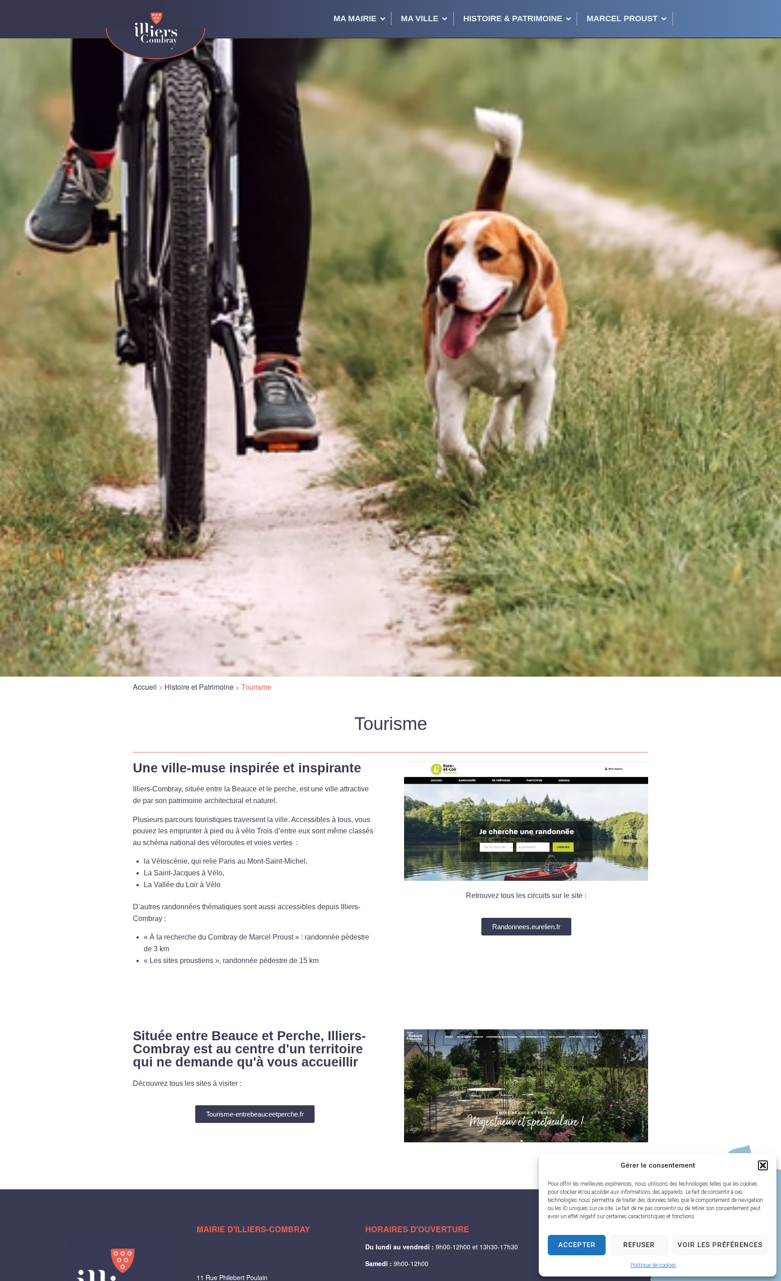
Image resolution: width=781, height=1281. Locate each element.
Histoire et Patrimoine (199, 687)
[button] (762, 1165)
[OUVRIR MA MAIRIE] (383, 18)
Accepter (577, 1245)
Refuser (639, 1245)
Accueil (145, 687)
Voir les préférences (719, 1245)
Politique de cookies (653, 1265)
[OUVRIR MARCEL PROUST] (664, 18)
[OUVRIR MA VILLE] (445, 18)
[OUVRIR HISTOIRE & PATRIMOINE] (569, 18)
